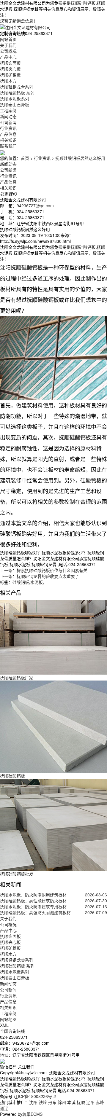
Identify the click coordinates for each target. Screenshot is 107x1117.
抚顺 (81, 1102)
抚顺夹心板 (10, 69)
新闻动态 (8, 116)
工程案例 (8, 110)
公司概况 (8, 51)
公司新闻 (8, 122)
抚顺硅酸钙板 (83, 3)
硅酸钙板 (20, 582)
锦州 (62, 1102)
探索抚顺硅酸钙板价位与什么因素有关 (52, 570)
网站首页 (8, 39)
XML (4, 1025)
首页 (25, 158)
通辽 (4, 1108)
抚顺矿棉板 (10, 75)
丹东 (52, 1102)
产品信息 (8, 134)
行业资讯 (8, 128)
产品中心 (8, 57)
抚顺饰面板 (10, 63)
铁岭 (43, 1102)
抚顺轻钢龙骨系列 (16, 87)
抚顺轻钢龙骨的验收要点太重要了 (48, 576)
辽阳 (90, 1102)
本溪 (71, 1102)
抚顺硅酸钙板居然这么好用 (80, 158)
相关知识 (8, 140)
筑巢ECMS (32, 1114)
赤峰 (100, 1102)
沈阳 (33, 1102)
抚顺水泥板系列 (14, 98)
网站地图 (8, 1019)
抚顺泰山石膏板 (14, 104)
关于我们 (8, 45)
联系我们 (8, 146)
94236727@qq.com (35, 205)
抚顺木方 (8, 81)
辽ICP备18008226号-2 (35, 1096)
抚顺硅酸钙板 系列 (17, 92)
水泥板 (36, 582)
